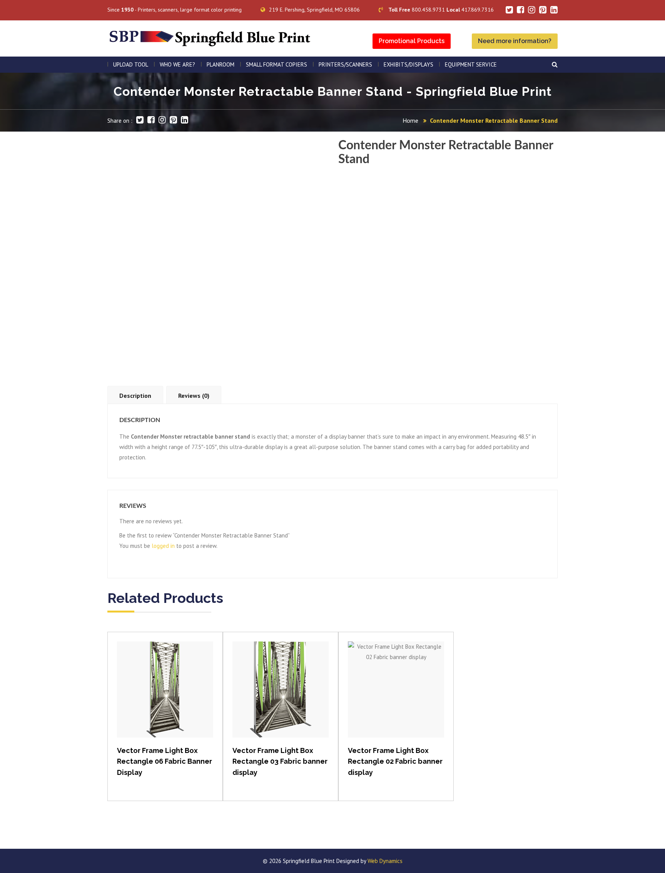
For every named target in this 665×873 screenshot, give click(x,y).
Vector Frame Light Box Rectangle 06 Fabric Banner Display (164, 761)
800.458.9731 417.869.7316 (441, 9)
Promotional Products (411, 41)
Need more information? (514, 41)
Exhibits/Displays (408, 64)
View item (165, 697)
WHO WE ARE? (177, 64)
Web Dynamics (385, 861)
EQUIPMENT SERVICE (471, 64)
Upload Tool (130, 64)
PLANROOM (220, 64)
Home (410, 120)
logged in (163, 545)
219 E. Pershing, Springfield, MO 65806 (314, 9)
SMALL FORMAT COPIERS (276, 64)
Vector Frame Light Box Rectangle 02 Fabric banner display (395, 761)
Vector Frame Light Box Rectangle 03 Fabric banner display (279, 761)
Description (135, 395)
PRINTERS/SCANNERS (345, 64)
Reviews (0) (193, 395)
